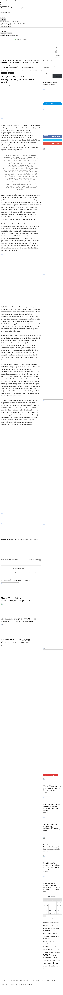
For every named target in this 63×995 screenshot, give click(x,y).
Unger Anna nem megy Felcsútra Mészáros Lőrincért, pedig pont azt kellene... (52, 807)
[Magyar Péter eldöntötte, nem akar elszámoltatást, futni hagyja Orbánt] (21, 588)
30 (60, 913)
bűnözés (48, 925)
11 (47, 908)
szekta (45, 963)
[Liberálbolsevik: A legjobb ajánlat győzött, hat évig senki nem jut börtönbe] (52, 858)
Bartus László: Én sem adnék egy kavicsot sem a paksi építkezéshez (10, 66)
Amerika (46, 922)
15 (58, 908)
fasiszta (56, 931)
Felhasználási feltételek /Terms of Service (13, 23)
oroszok (54, 955)
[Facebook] (55, 47)
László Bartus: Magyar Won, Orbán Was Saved (53, 66)
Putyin (54, 958)
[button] (18, 50)
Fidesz (54, 934)
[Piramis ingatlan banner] (21, 515)
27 (52, 913)
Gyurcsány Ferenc (25, 539)
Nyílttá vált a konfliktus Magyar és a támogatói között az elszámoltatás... (52, 847)
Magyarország (10, 73)
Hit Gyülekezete (55, 936)
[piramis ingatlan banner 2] (21, 279)
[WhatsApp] (14, 88)
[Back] (0, 4)
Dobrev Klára (10, 539)
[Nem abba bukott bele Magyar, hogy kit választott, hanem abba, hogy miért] (21, 630)
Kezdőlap (3, 70)
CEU (53, 925)
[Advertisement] (21, 437)
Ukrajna (45, 966)
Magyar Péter (46, 949)
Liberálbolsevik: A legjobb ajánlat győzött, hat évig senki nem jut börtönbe (51, 866)
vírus (44, 968)
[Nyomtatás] (25, 88)
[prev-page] (1, 645)
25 (47, 913)
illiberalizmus (51, 938)
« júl (52, 918)
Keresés (45, 73)
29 (58, 913)
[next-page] (3, 645)
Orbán (35, 539)
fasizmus (47, 933)
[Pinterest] (10, 88)
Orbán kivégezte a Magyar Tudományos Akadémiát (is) (33, 560)
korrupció (45, 944)
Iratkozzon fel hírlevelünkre (52, 104)
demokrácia (46, 928)
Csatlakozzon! (57, 140)
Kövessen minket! (56, 136)
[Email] (21, 88)
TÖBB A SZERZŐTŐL (24, 580)
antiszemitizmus (54, 922)
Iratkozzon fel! (56, 143)
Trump (55, 963)
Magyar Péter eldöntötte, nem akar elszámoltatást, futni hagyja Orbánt (52, 788)
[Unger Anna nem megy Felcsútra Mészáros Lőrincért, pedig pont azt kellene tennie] (21, 609)
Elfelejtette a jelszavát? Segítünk (10, 21)
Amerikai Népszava (8, 85)
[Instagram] (57, 47)
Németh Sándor (54, 952)
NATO (52, 949)
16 (60, 908)
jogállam (58, 938)
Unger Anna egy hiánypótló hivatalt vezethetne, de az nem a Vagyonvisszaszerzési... (51, 886)
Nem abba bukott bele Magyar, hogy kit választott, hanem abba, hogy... (51, 828)
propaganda (47, 958)
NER (31, 539)
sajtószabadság (53, 960)
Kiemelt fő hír (10, 70)
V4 (39, 539)
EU (18, 539)
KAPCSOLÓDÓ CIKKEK (9, 580)
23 (60, 910)
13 (52, 908)
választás (51, 966)
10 (44, 908)
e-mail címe (3, 31)
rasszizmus (46, 960)
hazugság (46, 936)
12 (50, 908)
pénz (59, 957)
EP (15, 539)
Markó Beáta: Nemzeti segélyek (9, 559)
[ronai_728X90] (21, 120)
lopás (51, 944)
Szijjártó (50, 963)
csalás (56, 925)
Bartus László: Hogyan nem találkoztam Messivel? (29, 66)
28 (55, 913)
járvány (45, 941)
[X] (55, 49)
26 (50, 913)
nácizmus (45, 952)
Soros (59, 960)
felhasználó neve (5, 12)
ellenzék (46, 931)
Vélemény (58, 966)
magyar (46, 947)
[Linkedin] (18, 88)
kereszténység (51, 941)
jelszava (2, 17)
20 (52, 910)
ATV (44, 925)
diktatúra (55, 928)
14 (55, 908)
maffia (55, 944)
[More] (29, 88)
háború (45, 938)
